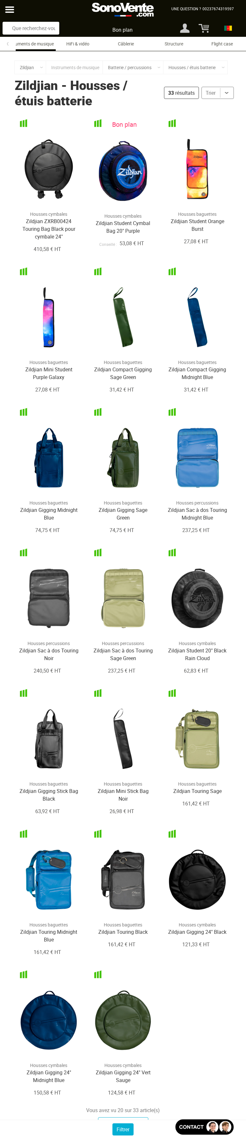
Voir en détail (40, 194)
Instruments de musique (30, 44)
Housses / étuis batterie (71, 93)
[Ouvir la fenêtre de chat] (204, 1127)
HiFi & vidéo (77, 44)
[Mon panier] (201, 28)
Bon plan (122, 29)
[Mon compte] (184, 28)
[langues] (226, 28)
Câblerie (126, 44)
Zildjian (36, 85)
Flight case (222, 44)
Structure (174, 44)
